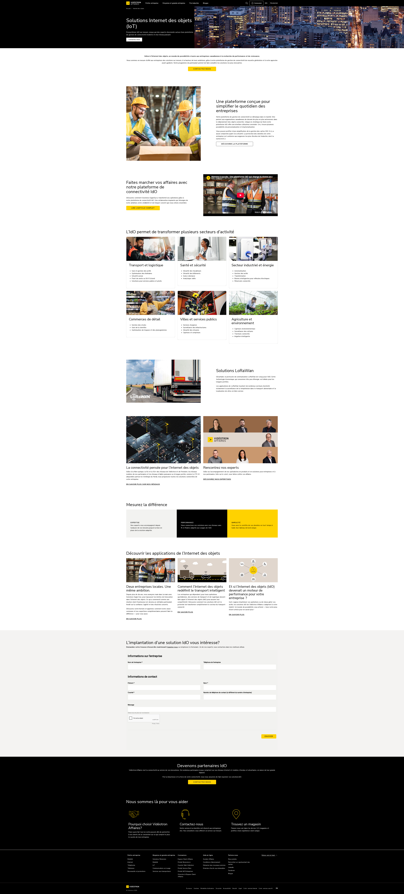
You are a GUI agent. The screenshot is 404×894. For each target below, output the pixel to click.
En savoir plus (134, 619)
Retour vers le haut (268, 855)
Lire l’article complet (143, 208)
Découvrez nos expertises (217, 479)
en (277, 888)
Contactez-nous (202, 69)
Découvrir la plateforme (234, 144)
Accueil (128, 8)
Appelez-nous (172, 647)
